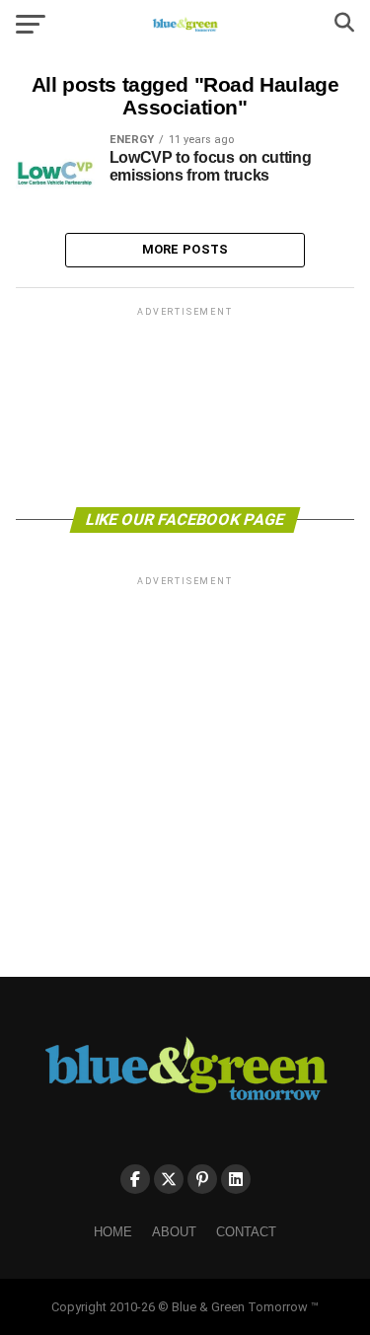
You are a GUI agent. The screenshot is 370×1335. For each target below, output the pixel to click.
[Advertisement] (185, 405)
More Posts (185, 249)
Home (113, 1231)
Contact (246, 1231)
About (174, 1231)
